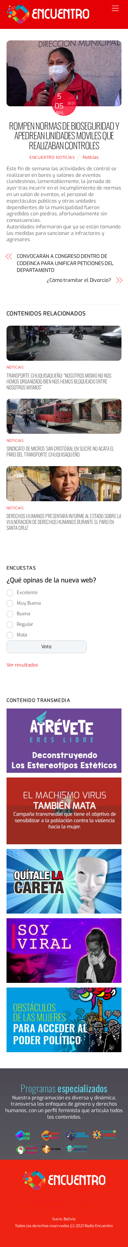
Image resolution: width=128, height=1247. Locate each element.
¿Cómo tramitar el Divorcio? (79, 280)
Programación (45, 1201)
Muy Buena (29, 603)
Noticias (90, 157)
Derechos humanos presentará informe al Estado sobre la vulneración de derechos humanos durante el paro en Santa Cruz (64, 521)
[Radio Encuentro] (48, 21)
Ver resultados (22, 665)
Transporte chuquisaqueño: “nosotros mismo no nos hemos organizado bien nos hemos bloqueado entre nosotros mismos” (59, 381)
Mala (22, 635)
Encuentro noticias (52, 157)
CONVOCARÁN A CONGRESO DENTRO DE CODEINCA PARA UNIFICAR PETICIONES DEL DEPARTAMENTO (65, 263)
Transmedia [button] (87, 1201)
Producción (57, 1208)
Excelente (27, 592)
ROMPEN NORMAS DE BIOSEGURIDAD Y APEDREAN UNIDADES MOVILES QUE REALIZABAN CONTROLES (64, 135)
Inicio (20, 1201)
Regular (25, 624)
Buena (23, 614)
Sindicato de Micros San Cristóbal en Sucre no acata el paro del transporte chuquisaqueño (60, 451)
